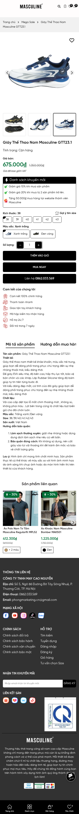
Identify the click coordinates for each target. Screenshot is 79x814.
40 (27, 219)
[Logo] (39, 739)
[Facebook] (6, 615)
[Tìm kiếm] (59, 6)
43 (57, 219)
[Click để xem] (39, 72)
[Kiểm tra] (65, 6)
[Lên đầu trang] (71, 788)
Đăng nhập (48, 646)
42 (47, 219)
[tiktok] (32, 615)
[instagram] (24, 615)
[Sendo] (32, 700)
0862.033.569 (28, 594)
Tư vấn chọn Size (52, 663)
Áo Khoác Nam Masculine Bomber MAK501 (56, 530)
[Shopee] (6, 700)
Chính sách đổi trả (15, 635)
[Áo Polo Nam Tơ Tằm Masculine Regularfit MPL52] (20, 508)
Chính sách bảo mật (17, 652)
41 (37, 219)
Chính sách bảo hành (18, 641)
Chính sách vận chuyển (19, 646)
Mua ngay (39, 267)
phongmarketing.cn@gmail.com (34, 600)
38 (7, 219)
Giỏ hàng (46, 657)
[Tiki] (24, 700)
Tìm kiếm (46, 635)
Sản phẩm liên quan (39, 484)
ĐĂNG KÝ (69, 683)
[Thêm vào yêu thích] (71, 40)
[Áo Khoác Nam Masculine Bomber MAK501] (58, 508)
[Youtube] (15, 615)
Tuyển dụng (48, 641)
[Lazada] (15, 700)
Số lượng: (8, 245)
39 (17, 219)
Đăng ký (46, 652)
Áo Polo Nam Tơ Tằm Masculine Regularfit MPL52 (20, 530)
